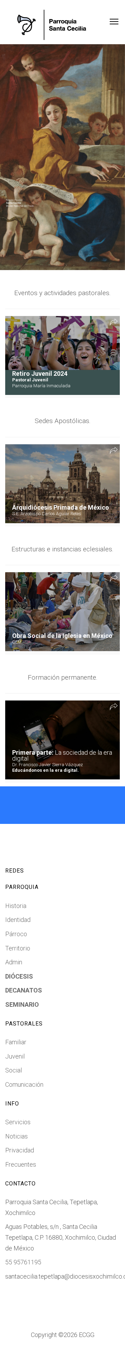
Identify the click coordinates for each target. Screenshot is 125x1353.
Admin (13, 962)
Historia (15, 905)
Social (13, 1070)
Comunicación (24, 1084)
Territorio (17, 948)
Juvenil (15, 1056)
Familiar (15, 1042)
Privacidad (19, 1150)
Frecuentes (20, 1164)
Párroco (16, 934)
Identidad (18, 919)
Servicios (18, 1122)
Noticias (16, 1136)
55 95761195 (23, 1262)
